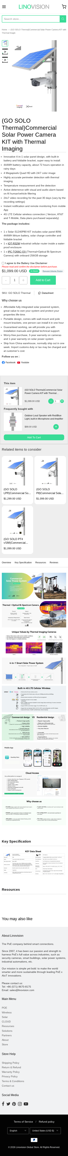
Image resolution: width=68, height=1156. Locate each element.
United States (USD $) (43, 1130)
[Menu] (8, 7)
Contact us (8, 1085)
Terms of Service (23, 1121)
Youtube (25, 362)
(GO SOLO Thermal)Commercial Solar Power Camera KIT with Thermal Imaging (43, 393)
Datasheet (47, 292)
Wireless (7, 1012)
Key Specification (23, 562)
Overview (6, 562)
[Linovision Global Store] (34, 7)
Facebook (10, 362)
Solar (5, 1017)
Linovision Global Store (27, 1147)
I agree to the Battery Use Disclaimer (26, 263)
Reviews (54, 562)
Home (4, 30)
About (5, 1039)
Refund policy (46, 1121)
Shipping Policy (10, 1062)
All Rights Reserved (49, 1147)
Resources (40, 562)
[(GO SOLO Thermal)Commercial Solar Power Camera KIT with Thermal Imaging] (5, 43)
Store (5, 1044)
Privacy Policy (10, 1076)
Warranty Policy (11, 1071)
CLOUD (6, 1021)
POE (4, 1007)
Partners (7, 1035)
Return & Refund (11, 1067)
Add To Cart (34, 437)
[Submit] (63, 19)
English (13, 1130)
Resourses (8, 1026)
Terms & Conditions (13, 1081)
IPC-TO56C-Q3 (17, 251)
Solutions (7, 1030)
